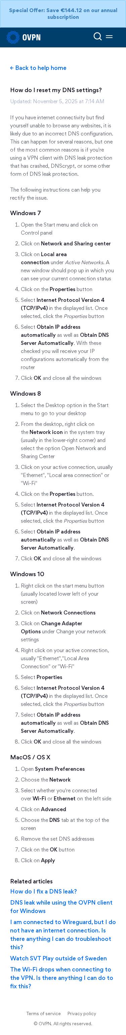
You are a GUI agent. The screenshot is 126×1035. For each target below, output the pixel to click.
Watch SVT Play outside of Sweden (58, 958)
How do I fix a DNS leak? (43, 891)
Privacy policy (82, 1013)
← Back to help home (38, 67)
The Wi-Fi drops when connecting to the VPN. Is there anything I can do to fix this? (61, 978)
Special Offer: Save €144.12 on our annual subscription (63, 13)
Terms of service (44, 1013)
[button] (109, 37)
